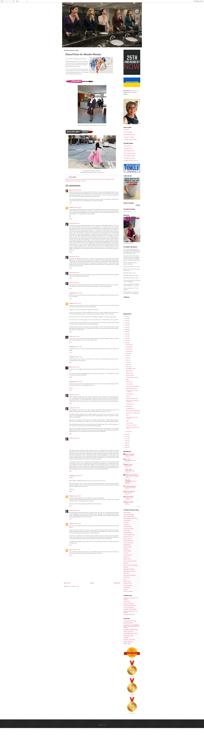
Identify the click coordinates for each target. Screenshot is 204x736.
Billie (70, 367)
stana (104, 179)
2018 (126, 334)
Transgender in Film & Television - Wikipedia (131, 612)
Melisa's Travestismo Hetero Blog (130, 565)
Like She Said (129, 381)
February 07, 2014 (77, 303)
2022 (126, 325)
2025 (126, 318)
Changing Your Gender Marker (130, 621)
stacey (70, 549)
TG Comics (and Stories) (129, 607)
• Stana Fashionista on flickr (129, 155)
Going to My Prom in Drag (131, 388)
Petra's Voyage (126, 577)
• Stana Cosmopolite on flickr (130, 153)
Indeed (127, 379)
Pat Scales (71, 207)
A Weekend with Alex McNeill (132, 386)
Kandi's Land (126, 557)
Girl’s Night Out (129, 384)
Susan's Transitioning (128, 585)
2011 (126, 438)
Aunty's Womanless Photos (129, 516)
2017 (126, 336)
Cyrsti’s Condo (127, 530)
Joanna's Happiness (129, 502)
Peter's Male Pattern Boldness (130, 575)
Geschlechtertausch (130, 408)
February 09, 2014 (77, 523)
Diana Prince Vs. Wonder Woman (133, 413)
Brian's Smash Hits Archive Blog (130, 518)
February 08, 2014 (75, 438)
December (128, 344)
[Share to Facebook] (74, 177)
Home (92, 583)
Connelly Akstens (127, 520)
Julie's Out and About (130, 491)
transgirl (112, 179)
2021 (126, 327)
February (128, 366)
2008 (126, 445)
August (127, 353)
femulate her (86, 179)
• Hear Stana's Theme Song (129, 134)
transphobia (67, 181)
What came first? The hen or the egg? (132, 428)
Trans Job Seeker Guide (128, 635)
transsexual (73, 181)
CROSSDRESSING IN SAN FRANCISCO (131, 482)
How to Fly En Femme (128, 623)
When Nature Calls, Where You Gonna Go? (132, 401)
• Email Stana (126, 129)
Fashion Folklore (128, 465)
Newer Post (67, 583)
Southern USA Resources (129, 631)
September (128, 351)
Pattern (127, 420)
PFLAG (125, 579)
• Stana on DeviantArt (128, 148)
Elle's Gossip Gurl (127, 538)
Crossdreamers (127, 524)
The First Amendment (129, 455)
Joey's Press (127, 459)
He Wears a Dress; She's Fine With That (132, 391)
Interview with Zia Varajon (130, 487)
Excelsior (127, 503)
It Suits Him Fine (129, 423)
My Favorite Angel (130, 375)
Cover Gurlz (126, 522)
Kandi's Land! (128, 469)
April (127, 362)
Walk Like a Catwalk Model (129, 639)
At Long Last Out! (128, 492)
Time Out (128, 396)
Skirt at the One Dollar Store (130, 460)
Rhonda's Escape (129, 464)
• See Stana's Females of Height (130, 139)
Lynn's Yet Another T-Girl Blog (130, 561)
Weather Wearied (129, 394)
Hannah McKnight (129, 496)
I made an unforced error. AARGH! (132, 476)
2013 (126, 434)
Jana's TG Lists (127, 601)
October (128, 349)
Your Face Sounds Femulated (132, 377)
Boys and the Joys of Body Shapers (133, 410)
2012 (126, 436)
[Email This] (69, 177)
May (127, 360)
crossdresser (71, 179)
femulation (92, 179)
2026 (126, 316)
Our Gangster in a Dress (131, 368)
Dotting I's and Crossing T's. (131, 474)
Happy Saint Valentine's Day (132, 398)
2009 (126, 443)
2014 (126, 342)
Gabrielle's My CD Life (128, 540)
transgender (107, 179)
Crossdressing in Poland (128, 528)
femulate (82, 179)
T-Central (125, 589)
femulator (97, 179)
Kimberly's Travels (127, 559)
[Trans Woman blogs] (132, 695)
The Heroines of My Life (130, 486)
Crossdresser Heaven (128, 526)
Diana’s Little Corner (130, 454)
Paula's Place (126, 573)
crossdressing (77, 179)
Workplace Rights (127, 643)
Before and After (129, 373)
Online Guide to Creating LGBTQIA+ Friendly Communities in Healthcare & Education (132, 626)
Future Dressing (129, 370)
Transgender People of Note (129, 614)
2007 (126, 447)
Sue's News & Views (128, 583)
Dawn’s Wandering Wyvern (129, 534)
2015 (126, 340)
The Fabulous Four (130, 404)
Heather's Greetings (128, 547)
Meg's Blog (126, 563)
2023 (126, 323)
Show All (138, 506)
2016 (126, 338)
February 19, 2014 (76, 549)
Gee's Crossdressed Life (128, 542)
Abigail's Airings (127, 512)
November (128, 346)
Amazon (131, 243)
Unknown (71, 303)
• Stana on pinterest (127, 146)
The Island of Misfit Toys (130, 470)
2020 (126, 329)
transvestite (78, 181)
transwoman (83, 181)
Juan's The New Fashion (128, 603)
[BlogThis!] (71, 177)
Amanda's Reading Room (129, 514)
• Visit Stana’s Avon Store (129, 137)
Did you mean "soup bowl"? (131, 425)
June (127, 358)
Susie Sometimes (127, 587)
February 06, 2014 (77, 190)
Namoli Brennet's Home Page (130, 605)
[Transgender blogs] (132, 714)
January (128, 431)
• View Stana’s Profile (128, 132)
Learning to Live (128, 498)
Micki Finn (127, 480)
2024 (126, 320)
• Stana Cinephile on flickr (129, 150)
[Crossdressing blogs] (132, 677)
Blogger (104, 725)
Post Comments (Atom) (74, 586)
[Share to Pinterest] (75, 177)
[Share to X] (72, 177)
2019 (126, 331)
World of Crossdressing (128, 591)
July (127, 355)
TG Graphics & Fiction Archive (130, 609)
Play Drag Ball (129, 406)
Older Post (117, 583)
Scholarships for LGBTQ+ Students (131, 629)
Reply (70, 202)
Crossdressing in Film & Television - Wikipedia (131, 598)
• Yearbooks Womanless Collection (131, 160)
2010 (126, 441)
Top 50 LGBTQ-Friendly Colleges (131, 633)
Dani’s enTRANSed (128, 532)
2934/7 (127, 415)
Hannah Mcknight (127, 544)
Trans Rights (126, 637)
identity (100, 179)
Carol (70, 223)
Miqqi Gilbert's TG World (129, 569)
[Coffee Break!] (132, 199)
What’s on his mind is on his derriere (131, 418)
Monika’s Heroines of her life (129, 571)
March (127, 364)
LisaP (70, 336)
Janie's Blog (126, 549)
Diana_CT (71, 190)
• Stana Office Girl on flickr (129, 158)
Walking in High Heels (128, 641)
